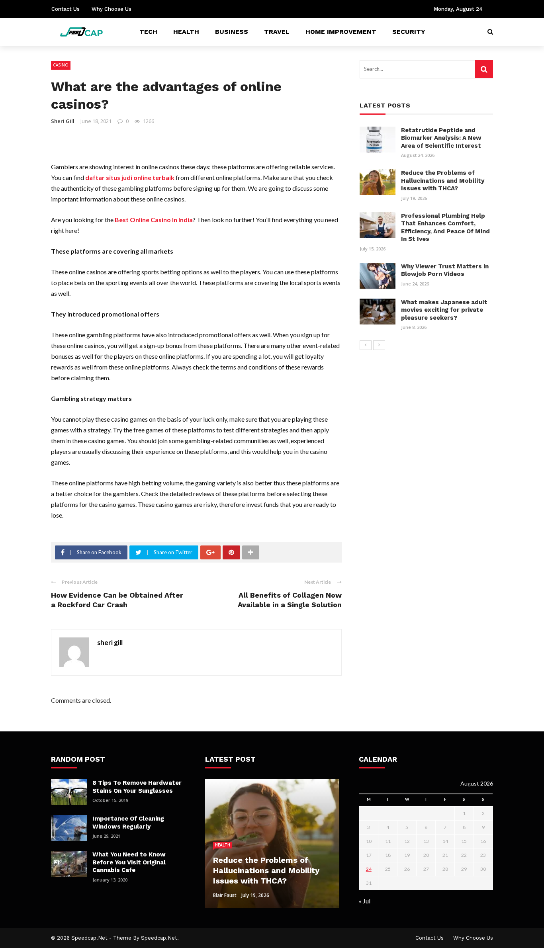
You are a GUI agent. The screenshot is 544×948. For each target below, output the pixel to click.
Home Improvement (340, 31)
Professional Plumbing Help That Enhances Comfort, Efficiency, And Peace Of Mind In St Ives (445, 227)
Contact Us (65, 9)
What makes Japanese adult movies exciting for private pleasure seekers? (444, 310)
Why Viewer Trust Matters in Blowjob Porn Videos (445, 270)
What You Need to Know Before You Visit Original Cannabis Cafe (129, 862)
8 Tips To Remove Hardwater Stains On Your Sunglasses (137, 786)
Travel (277, 31)
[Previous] (366, 345)
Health (186, 31)
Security (408, 31)
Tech (148, 31)
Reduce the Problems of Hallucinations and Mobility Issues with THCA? (442, 180)
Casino (60, 65)
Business (231, 31)
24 (369, 869)
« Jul (364, 901)
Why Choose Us (111, 9)
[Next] (379, 345)
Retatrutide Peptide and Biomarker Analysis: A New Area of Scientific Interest (441, 138)
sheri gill (62, 121)
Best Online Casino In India (154, 219)
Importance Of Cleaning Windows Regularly (128, 822)
